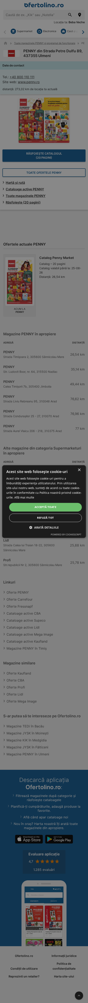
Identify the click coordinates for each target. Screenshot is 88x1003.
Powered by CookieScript (66, 534)
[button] (44, 527)
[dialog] (44, 501)
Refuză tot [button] (45, 518)
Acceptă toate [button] (45, 507)
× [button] (79, 470)
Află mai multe (24, 498)
